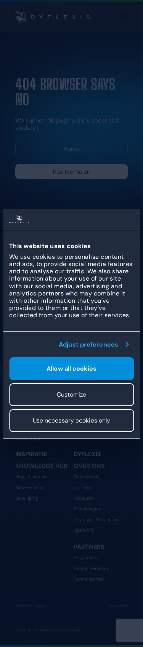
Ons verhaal (86, 477)
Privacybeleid (118, 605)
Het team (83, 487)
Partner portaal (89, 579)
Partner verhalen (91, 568)
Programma (86, 558)
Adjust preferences (88, 344)
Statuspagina (87, 509)
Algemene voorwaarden (31, 605)
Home (71, 149)
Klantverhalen (71, 172)
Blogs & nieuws (31, 477)
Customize (72, 394)
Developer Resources (96, 519)
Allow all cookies (71, 369)
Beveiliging (26, 498)
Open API (83, 530)
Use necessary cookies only (72, 420)
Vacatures (84, 498)
